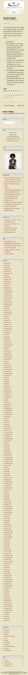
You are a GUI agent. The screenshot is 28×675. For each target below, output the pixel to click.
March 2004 (8, 573)
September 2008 (9, 463)
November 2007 (8, 483)
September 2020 (9, 291)
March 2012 (7, 385)
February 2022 (8, 279)
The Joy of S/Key (8, 200)
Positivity (7, 644)
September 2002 (9, 610)
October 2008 (8, 461)
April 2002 (7, 620)
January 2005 (8, 553)
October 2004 (8, 559)
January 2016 (8, 324)
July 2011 (7, 400)
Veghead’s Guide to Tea (10, 206)
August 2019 (8, 300)
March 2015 (7, 338)
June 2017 (7, 316)
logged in (11, 113)
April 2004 (7, 571)
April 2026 (7, 265)
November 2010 (8, 410)
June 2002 (7, 616)
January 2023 (8, 277)
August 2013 (8, 359)
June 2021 (7, 285)
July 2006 (7, 516)
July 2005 (7, 541)
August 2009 (8, 441)
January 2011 (8, 406)
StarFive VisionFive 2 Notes (11, 198)
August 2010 (8, 416)
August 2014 (8, 347)
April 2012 (7, 383)
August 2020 (8, 294)
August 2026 (8, 263)
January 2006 (8, 528)
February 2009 (8, 453)
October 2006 (8, 510)
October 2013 (8, 355)
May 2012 (7, 381)
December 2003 (8, 579)
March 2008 (8, 475)
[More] (23, 91)
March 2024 (7, 271)
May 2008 (7, 471)
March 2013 (7, 365)
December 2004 (8, 555)
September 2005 (9, 537)
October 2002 (8, 608)
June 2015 (7, 334)
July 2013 (7, 361)
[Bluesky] (16, 91)
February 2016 (8, 322)
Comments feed (8, 664)
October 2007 (8, 485)
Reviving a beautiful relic (10, 230)
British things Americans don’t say (13, 182)
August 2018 (8, 306)
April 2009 (7, 449)
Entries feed (7, 662)
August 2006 (8, 514)
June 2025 (7, 267)
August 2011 (8, 398)
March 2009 (8, 451)
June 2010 (7, 420)
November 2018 (8, 304)
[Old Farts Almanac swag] (13, 168)
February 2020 (8, 296)
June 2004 (7, 567)
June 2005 (7, 543)
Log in (6, 660)
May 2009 (7, 447)
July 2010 (7, 418)
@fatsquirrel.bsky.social (13, 141)
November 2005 (8, 532)
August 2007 (8, 490)
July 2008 (7, 467)
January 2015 (8, 340)
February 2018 (8, 312)
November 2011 (8, 392)
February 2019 (8, 302)
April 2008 (7, 473)
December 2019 (8, 298)
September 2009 (9, 439)
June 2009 (7, 445)
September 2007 (9, 488)
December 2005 (8, 530)
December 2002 (8, 604)
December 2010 (8, 408)
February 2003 (8, 600)
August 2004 (8, 563)
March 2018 (7, 310)
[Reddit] (7, 91)
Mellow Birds (21, 105)
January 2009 (8, 455)
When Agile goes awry (10, 241)
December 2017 (8, 314)
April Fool (7, 632)
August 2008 (8, 465)
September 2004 (9, 561)
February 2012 (8, 387)
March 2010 (7, 426)
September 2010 (9, 414)
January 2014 (8, 353)
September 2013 (9, 357)
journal (6, 640)
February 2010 (8, 428)
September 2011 (9, 396)
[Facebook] (5, 91)
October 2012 (8, 371)
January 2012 (8, 390)
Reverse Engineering (9, 646)
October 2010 (8, 412)
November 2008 (8, 459)
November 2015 (8, 328)
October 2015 (8, 330)
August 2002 (8, 612)
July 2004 (7, 565)
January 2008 (8, 479)
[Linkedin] (9, 91)
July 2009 (7, 443)
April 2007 (7, 498)
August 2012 (8, 375)
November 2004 (8, 557)
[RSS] (20, 91)
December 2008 (8, 457)
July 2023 (7, 275)
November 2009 (8, 434)
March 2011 (7, 402)
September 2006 (9, 512)
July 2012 (7, 377)
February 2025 (8, 269)
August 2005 (8, 539)
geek (6, 638)
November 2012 (8, 369)
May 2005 (7, 545)
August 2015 (8, 332)
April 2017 (7, 318)
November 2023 (8, 273)
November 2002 (8, 606)
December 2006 (8, 506)
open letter (7, 642)
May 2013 (7, 363)
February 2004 (8, 575)
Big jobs (6, 634)
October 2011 (8, 394)
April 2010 (7, 424)
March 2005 (7, 549)
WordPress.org (8, 666)
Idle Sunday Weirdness (10, 232)
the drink (7, 648)
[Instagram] (18, 91)
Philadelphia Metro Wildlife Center (13, 243)
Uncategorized (18, 95)
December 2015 (8, 326)
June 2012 (7, 379)
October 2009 (8, 436)
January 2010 (8, 430)
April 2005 (7, 547)
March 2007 (7, 500)
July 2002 (7, 614)
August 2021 (8, 283)
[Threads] (14, 91)
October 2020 (8, 289)
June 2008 (7, 469)
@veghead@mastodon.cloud (13, 139)
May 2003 (7, 594)
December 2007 (8, 481)
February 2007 (8, 502)
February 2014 (8, 351)
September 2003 (9, 586)
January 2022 (8, 281)
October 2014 (8, 343)
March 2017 (7, 320)
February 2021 (8, 287)
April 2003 (7, 596)
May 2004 (7, 569)
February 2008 (8, 477)
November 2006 (8, 508)
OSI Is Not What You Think (11, 228)
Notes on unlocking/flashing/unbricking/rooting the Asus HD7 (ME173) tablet (13, 190)
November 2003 (8, 581)
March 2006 (8, 524)
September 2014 (9, 345)
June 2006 (7, 518)
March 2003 (7, 598)
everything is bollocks (10, 636)
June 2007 (7, 494)
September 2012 (9, 373)
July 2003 (7, 590)
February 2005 (8, 551)
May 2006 (7, 520)
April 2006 (7, 522)
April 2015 (7, 336)
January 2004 (8, 577)
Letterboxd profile (9, 254)
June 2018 (7, 308)
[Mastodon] (11, 91)
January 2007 (8, 504)
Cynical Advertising (8, 105)
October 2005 (8, 535)
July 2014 (7, 349)
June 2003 (7, 592)
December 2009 (8, 432)
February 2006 (8, 526)
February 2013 (8, 367)
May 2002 (7, 618)
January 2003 (8, 602)
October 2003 (8, 584)
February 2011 (8, 404)
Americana (7, 630)
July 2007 (7, 492)
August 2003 (8, 588)
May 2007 (7, 496)
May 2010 (7, 422)
